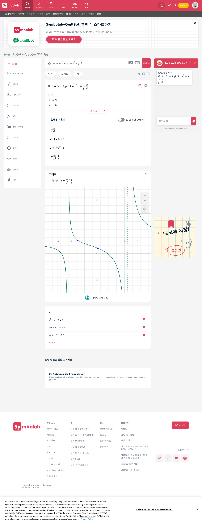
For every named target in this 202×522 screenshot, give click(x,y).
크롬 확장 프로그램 (80, 465)
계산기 (50, 458)
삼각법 (16, 137)
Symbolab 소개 (107, 429)
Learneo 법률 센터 (129, 464)
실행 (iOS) (75, 458)
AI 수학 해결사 (53, 429)
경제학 (16, 169)
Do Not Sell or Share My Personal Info (154, 509)
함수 (15, 116)
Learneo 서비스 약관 (130, 470)
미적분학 (17, 95)
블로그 (103, 434)
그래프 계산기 (53, 464)
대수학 (16, 84)
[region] (101, 509)
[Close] (197, 509)
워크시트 (51, 440)
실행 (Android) (78, 441)
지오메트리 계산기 (55, 470)
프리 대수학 (18, 73)
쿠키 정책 (125, 440)
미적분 (16, 105)
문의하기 (104, 446)
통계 (15, 148)
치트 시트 (51, 452)
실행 (49, 446)
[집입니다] (26, 430)
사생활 (124, 429)
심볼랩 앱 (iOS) (78, 446)
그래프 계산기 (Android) (82, 434)
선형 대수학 (18, 127)
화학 (15, 159)
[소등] (175, 5)
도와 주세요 (105, 441)
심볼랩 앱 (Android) (80, 429)
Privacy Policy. (87, 519)
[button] (131, 65)
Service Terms (127, 434)
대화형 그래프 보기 (101, 297)
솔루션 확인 (52, 476)
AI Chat (50, 434)
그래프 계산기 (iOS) (80, 453)
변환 (15, 180)
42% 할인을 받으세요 (64, 39)
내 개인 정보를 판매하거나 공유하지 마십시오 (134, 447)
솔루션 (7, 54)
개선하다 (183, 5)
